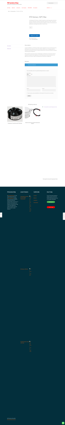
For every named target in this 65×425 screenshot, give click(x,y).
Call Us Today (51, 207)
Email (43, 88)
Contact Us (18, 7)
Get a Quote (35, 7)
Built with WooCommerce (11, 419)
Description (9, 45)
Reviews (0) (9, 48)
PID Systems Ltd (10, 198)
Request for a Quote (35, 35)
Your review (29, 75)
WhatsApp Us (51, 201)
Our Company (24, 7)
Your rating (29, 73)
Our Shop (8, 7)
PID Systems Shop (12, 3)
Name (28, 88)
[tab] (15, 46)
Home (9, 11)
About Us (13, 7)
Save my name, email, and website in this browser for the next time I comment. (41, 93)
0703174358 (30, 7)
